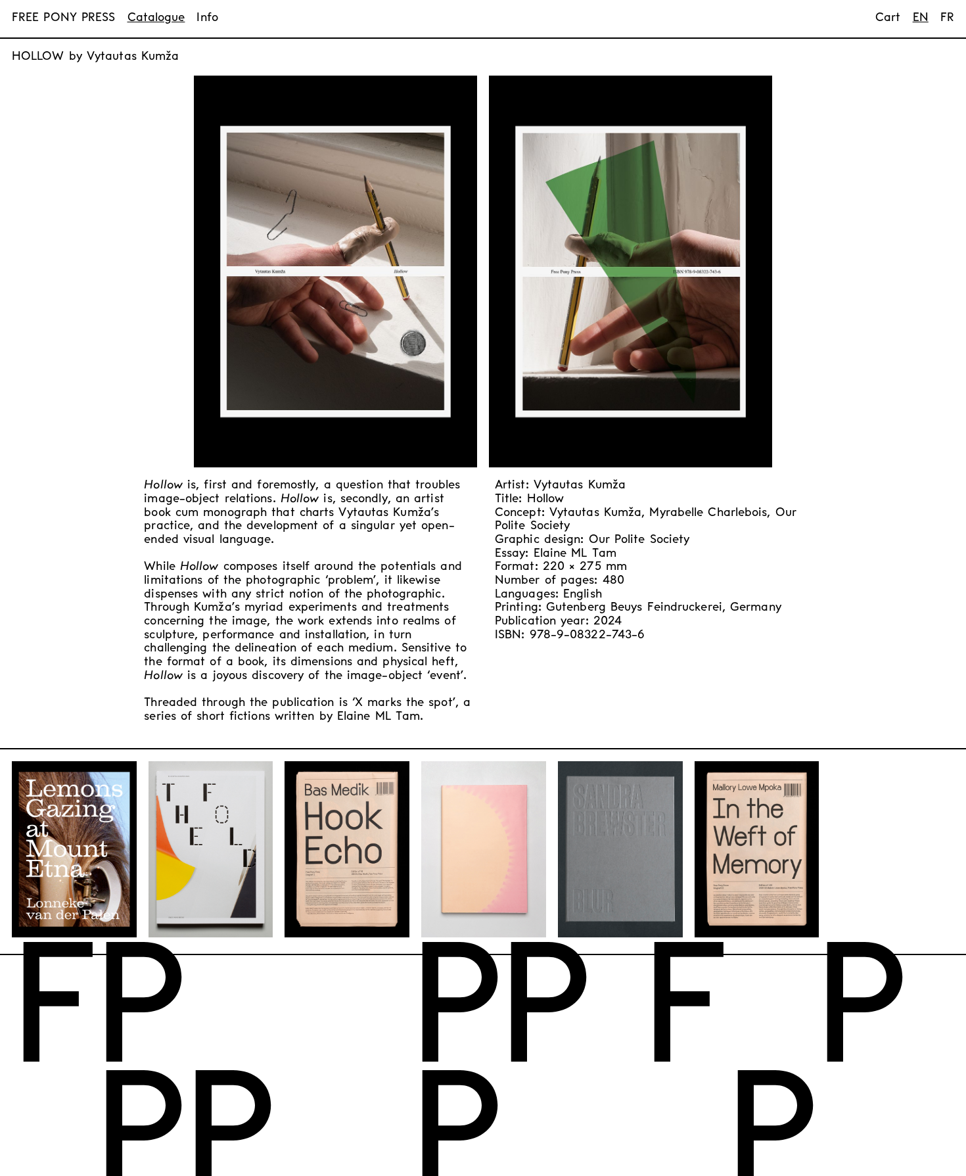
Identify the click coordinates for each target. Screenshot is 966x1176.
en (921, 18)
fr (947, 18)
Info (207, 18)
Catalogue (156, 18)
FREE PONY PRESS (64, 18)
